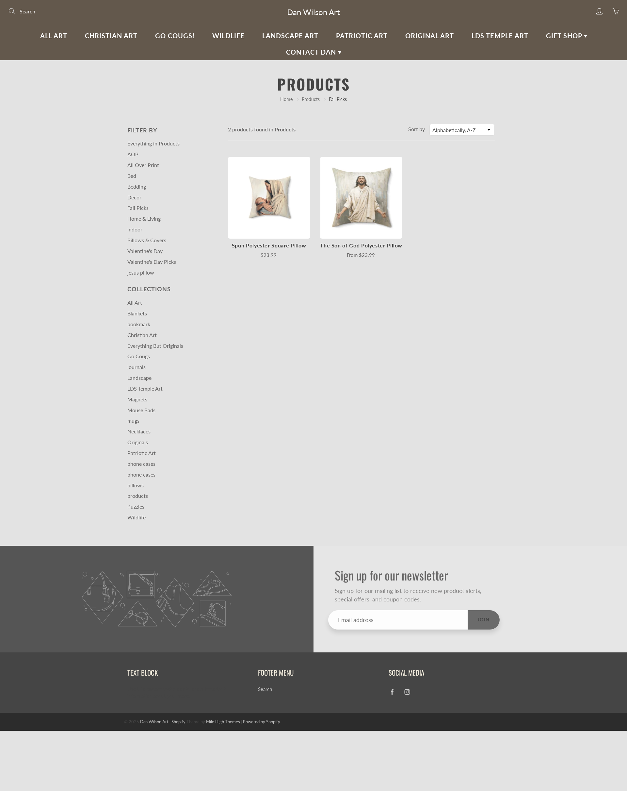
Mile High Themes (223, 721)
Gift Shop (565, 36)
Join (483, 619)
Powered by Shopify (261, 721)
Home (286, 99)
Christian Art (111, 36)
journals (136, 367)
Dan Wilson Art (313, 12)
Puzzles (135, 506)
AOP (132, 154)
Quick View (269, 197)
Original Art (429, 36)
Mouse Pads (141, 410)
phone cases (141, 464)
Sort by (416, 129)
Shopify (178, 721)
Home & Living (144, 218)
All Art (53, 36)
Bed (131, 176)
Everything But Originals (155, 346)
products (137, 496)
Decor (134, 197)
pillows (135, 485)
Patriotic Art (362, 36)
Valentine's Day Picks (151, 262)
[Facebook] (392, 692)
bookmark (138, 324)
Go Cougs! (175, 36)
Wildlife (228, 36)
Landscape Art (290, 36)
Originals (137, 442)
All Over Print (143, 165)
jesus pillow (140, 272)
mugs (133, 420)
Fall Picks (138, 208)
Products (311, 99)
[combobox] (462, 130)
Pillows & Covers (146, 240)
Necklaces (139, 431)
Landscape (139, 378)
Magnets (137, 399)
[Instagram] (407, 692)
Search (265, 689)
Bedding (136, 186)
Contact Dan (312, 52)
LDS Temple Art (500, 36)
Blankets (137, 313)
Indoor (134, 229)
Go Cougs (138, 356)
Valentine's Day (145, 251)
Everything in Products (153, 143)
